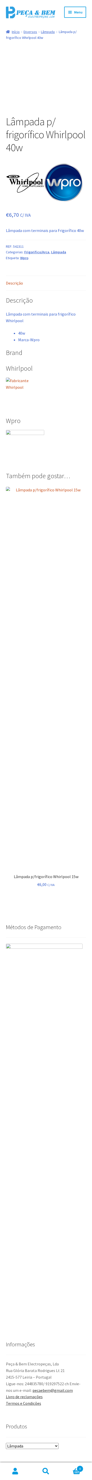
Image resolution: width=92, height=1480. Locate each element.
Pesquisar (46, 1471)
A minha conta (15, 1471)
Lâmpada (48, 31)
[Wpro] (63, 183)
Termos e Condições (23, 1403)
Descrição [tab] (14, 283)
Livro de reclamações (24, 1396)
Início (16, 31)
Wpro (24, 258)
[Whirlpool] (25, 183)
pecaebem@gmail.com (52, 1390)
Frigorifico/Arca (36, 252)
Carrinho (71, 1467)
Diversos (30, 31)
